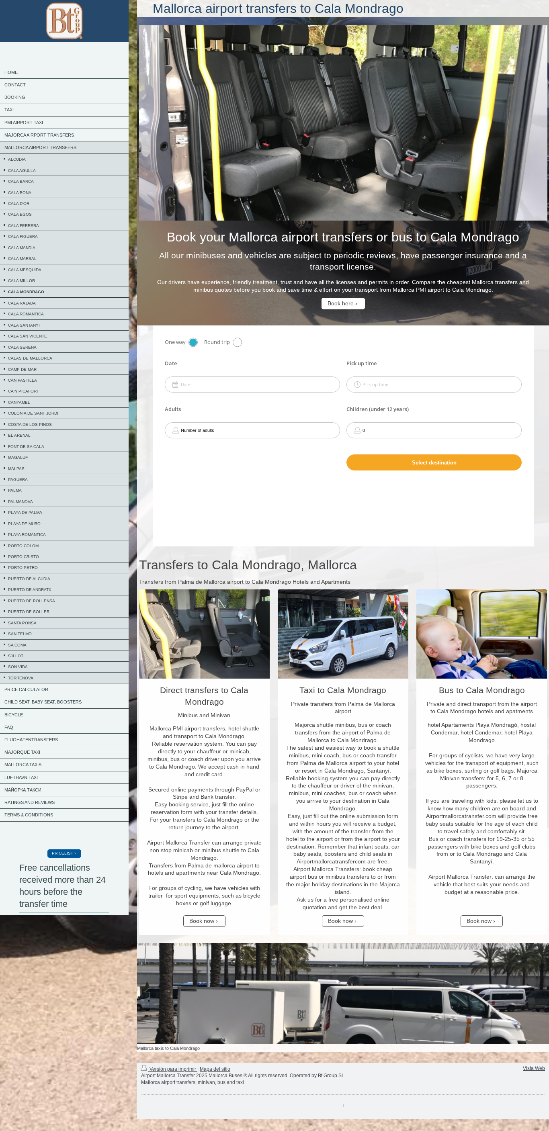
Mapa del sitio (215, 1069)
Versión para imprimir (172, 1069)
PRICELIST (62, 853)
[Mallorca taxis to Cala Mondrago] (343, 993)
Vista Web (534, 1068)
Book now (201, 921)
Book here (341, 303)
